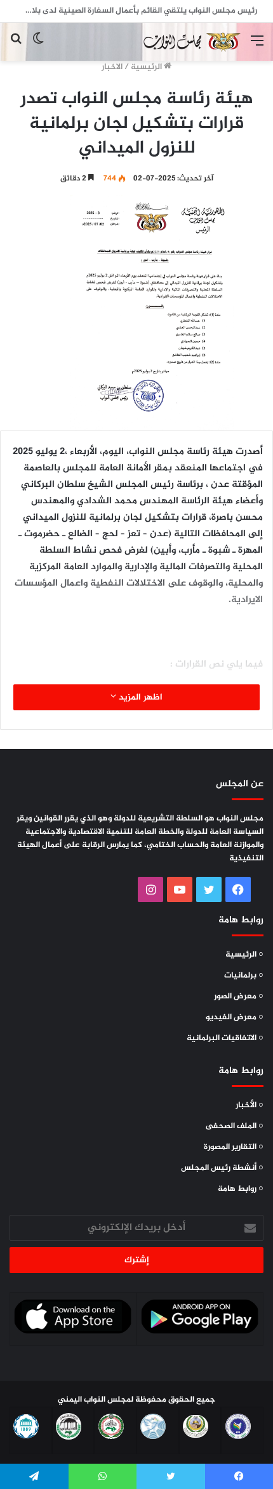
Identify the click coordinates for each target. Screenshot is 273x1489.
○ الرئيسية (244, 955)
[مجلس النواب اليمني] (190, 42)
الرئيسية (147, 67)
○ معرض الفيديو (234, 1017)
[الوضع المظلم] (38, 46)
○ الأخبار (249, 1105)
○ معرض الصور (238, 996)
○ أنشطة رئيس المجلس (222, 1168)
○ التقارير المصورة (233, 1147)
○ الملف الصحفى (234, 1126)
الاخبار (112, 67)
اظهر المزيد (139, 697)
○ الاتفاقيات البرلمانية (225, 1038)
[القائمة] (257, 46)
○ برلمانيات (243, 976)
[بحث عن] (16, 46)
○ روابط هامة (240, 1189)
